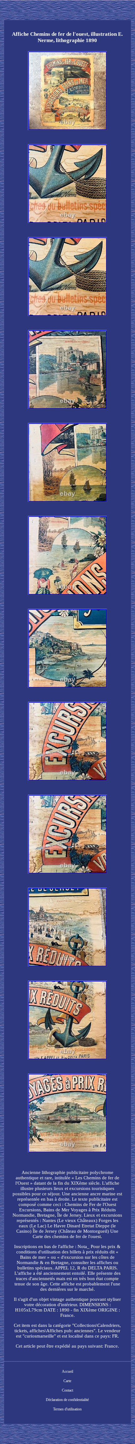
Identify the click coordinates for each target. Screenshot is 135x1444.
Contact (67, 1390)
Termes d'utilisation (67, 1409)
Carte (67, 1381)
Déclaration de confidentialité (67, 1400)
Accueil (67, 1371)
